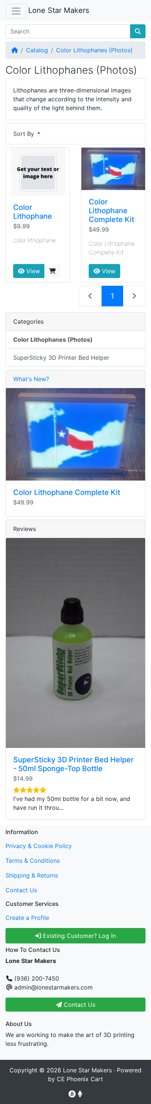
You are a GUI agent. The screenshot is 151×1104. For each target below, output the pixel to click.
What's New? (31, 379)
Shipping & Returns (31, 875)
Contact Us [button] (78, 1004)
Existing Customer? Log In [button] (78, 935)
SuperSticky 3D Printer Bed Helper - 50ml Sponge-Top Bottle (73, 764)
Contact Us (21, 890)
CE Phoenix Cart (80, 1079)
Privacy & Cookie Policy (38, 846)
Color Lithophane (32, 212)
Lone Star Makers (58, 10)
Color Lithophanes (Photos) (94, 50)
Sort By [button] (24, 133)
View (32, 271)
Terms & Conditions (32, 860)
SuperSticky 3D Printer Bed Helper (61, 357)
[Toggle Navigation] (16, 11)
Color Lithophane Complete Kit (111, 210)
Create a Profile (27, 917)
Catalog (37, 50)
